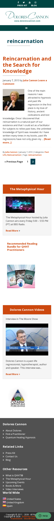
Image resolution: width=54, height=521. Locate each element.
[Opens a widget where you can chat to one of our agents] (43, 516)
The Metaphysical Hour (18, 478)
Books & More (13, 485)
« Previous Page (13, 162)
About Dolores (13, 430)
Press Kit (22, 5)
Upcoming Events (15, 482)
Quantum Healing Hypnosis (20, 437)
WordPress (29, 518)
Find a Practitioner (15, 434)
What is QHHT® (14, 475)
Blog (34, 5)
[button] (27, 28)
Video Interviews (14, 489)
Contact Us (11, 456)
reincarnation (35, 155)
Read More (12, 230)
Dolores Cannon (27, 16)
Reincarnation (14, 155)
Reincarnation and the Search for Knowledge (27, 64)
